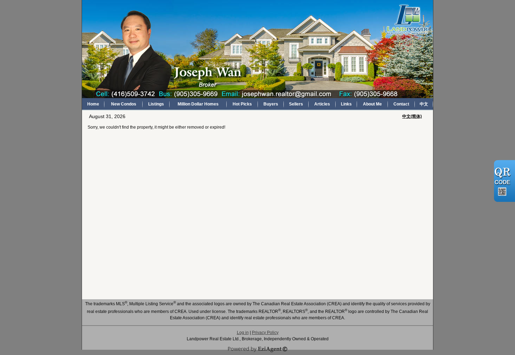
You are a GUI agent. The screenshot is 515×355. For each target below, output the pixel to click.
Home (93, 104)
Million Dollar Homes (198, 104)
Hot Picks (242, 104)
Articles (322, 104)
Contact (401, 104)
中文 (424, 104)
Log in (243, 332)
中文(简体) (412, 116)
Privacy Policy (265, 332)
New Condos (123, 104)
